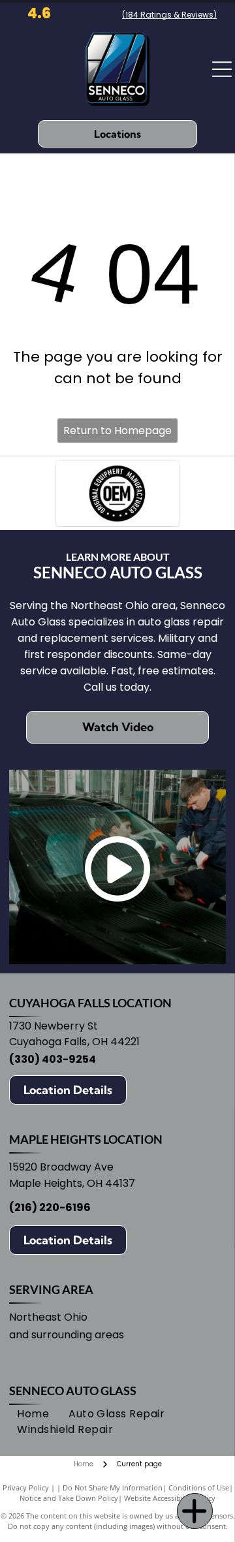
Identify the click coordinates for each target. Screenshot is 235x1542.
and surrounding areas (66, 1334)
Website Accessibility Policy (169, 1498)
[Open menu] (222, 69)
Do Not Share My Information (113, 1487)
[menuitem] (33, 1414)
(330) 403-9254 (52, 1059)
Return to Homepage (117, 430)
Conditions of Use (198, 1487)
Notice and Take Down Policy (69, 1498)
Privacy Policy (26, 1487)
